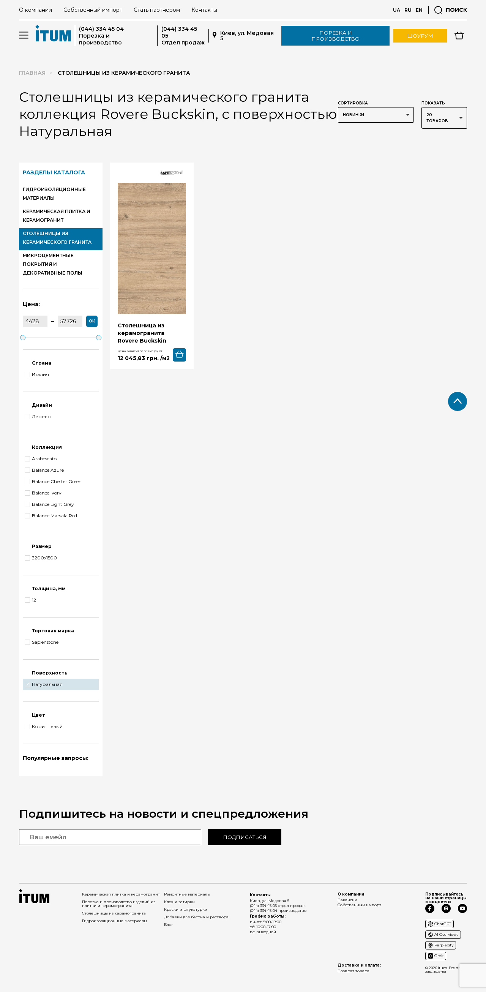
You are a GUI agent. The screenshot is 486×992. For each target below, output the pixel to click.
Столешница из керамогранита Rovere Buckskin (142, 333)
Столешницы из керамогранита (114, 913)
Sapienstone (45, 642)
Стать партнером (157, 9)
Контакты (204, 9)
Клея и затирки (179, 901)
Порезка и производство (335, 36)
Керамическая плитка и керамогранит (121, 894)
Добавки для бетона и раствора (196, 917)
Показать (433, 103)
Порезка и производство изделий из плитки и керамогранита (118, 903)
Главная (32, 73)
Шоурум (420, 36)
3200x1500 (44, 558)
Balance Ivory (47, 493)
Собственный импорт (92, 9)
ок (92, 321)
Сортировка (353, 103)
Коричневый (47, 726)
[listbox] (376, 115)
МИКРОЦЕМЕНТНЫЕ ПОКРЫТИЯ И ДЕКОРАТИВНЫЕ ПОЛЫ (52, 264)
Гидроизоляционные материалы (114, 920)
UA (396, 10)
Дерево (41, 416)
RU (408, 10)
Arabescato (44, 458)
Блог (168, 924)
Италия (40, 374)
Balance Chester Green (57, 481)
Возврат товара (353, 970)
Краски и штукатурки (185, 909)
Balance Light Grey (53, 504)
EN (419, 10)
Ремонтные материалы (187, 894)
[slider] (22, 337)
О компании (35, 9)
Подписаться (245, 837)
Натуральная (47, 684)
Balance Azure (48, 470)
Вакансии (347, 899)
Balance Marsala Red (54, 515)
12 (34, 600)
